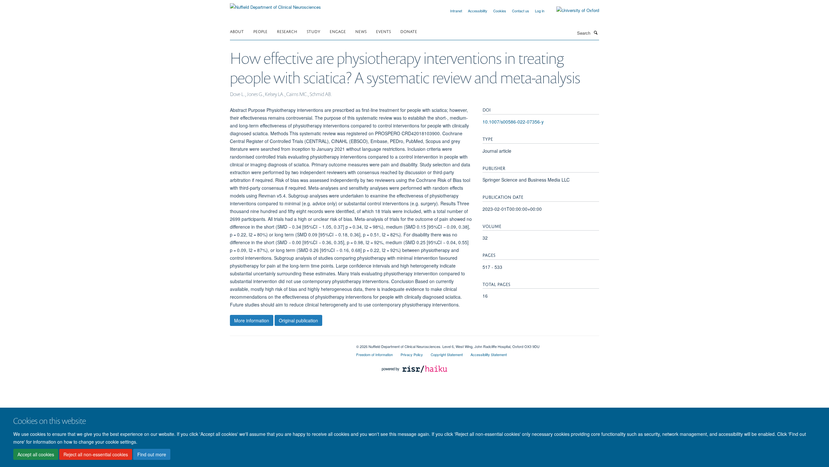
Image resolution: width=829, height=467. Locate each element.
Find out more (151, 454)
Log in (539, 10)
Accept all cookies (35, 454)
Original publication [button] (298, 320)
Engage (338, 31)
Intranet (456, 10)
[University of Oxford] (573, 10)
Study (313, 31)
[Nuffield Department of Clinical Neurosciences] (275, 5)
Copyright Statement (447, 354)
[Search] (595, 32)
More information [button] (251, 320)
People (260, 31)
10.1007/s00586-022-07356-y (513, 121)
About (237, 31)
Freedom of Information (374, 354)
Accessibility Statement (489, 354)
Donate (408, 31)
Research (287, 31)
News (361, 31)
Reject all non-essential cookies (95, 454)
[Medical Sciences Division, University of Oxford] (288, 344)
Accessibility (477, 10)
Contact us (520, 10)
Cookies (499, 10)
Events (383, 31)
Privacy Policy (412, 354)
